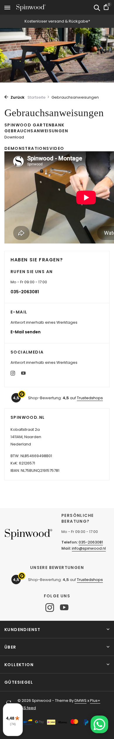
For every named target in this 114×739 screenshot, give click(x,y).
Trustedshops (90, 398)
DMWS (81, 700)
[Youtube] (23, 373)
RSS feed (27, 708)
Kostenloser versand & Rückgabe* (57, 21)
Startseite (36, 97)
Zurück (17, 97)
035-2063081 (25, 292)
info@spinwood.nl (89, 548)
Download (14, 137)
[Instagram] (13, 373)
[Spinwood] (31, 7)
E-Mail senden (26, 332)
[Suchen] (97, 8)
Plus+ (95, 700)
